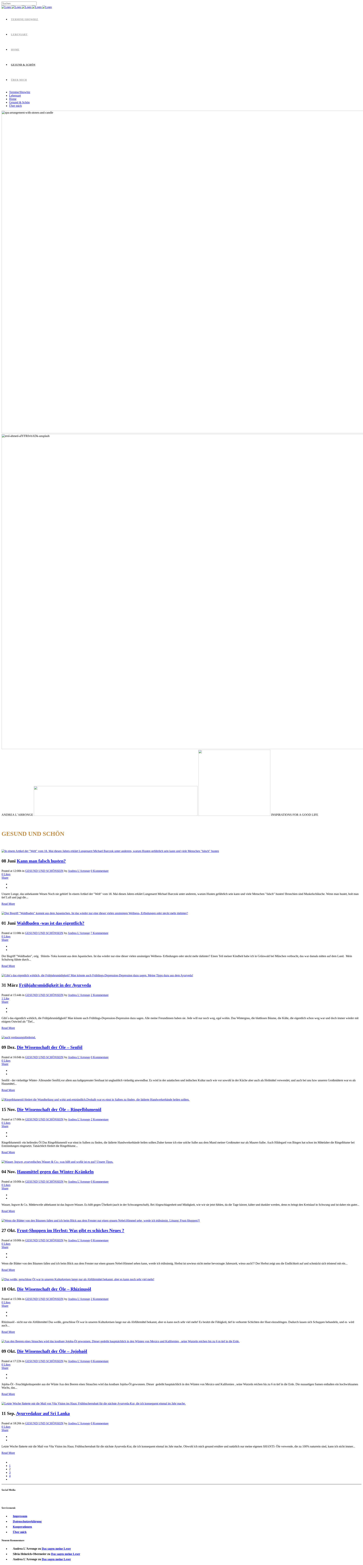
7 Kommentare (99, 933)
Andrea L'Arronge (79, 870)
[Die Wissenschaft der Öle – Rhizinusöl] (78, 1279)
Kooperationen (22, 1526)
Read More (8, 903)
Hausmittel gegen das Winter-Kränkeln (55, 1171)
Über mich (19, 1532)
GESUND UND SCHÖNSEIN (44, 870)
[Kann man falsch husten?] (110, 851)
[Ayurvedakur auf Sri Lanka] (94, 1403)
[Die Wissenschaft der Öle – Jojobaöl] (121, 1341)
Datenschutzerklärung (27, 1521)
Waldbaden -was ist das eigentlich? (50, 923)
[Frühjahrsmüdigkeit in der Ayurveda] (97, 975)
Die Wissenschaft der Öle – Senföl (49, 1047)
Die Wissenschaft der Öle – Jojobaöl (52, 1351)
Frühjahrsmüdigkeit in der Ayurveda (55, 985)
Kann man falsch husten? (41, 860)
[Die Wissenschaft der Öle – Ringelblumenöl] (95, 1099)
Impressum (20, 1516)
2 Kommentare (100, 995)
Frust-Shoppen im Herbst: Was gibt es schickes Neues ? (70, 1230)
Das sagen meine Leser (56, 1548)
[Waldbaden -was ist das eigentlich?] (95, 913)
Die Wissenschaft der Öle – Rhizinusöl (54, 1289)
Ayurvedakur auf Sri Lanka (43, 1413)
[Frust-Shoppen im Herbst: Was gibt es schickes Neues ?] (101, 1220)
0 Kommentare (100, 870)
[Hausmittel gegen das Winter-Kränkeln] (57, 1161)
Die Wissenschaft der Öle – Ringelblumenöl (59, 1109)
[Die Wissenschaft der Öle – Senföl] (19, 1037)
